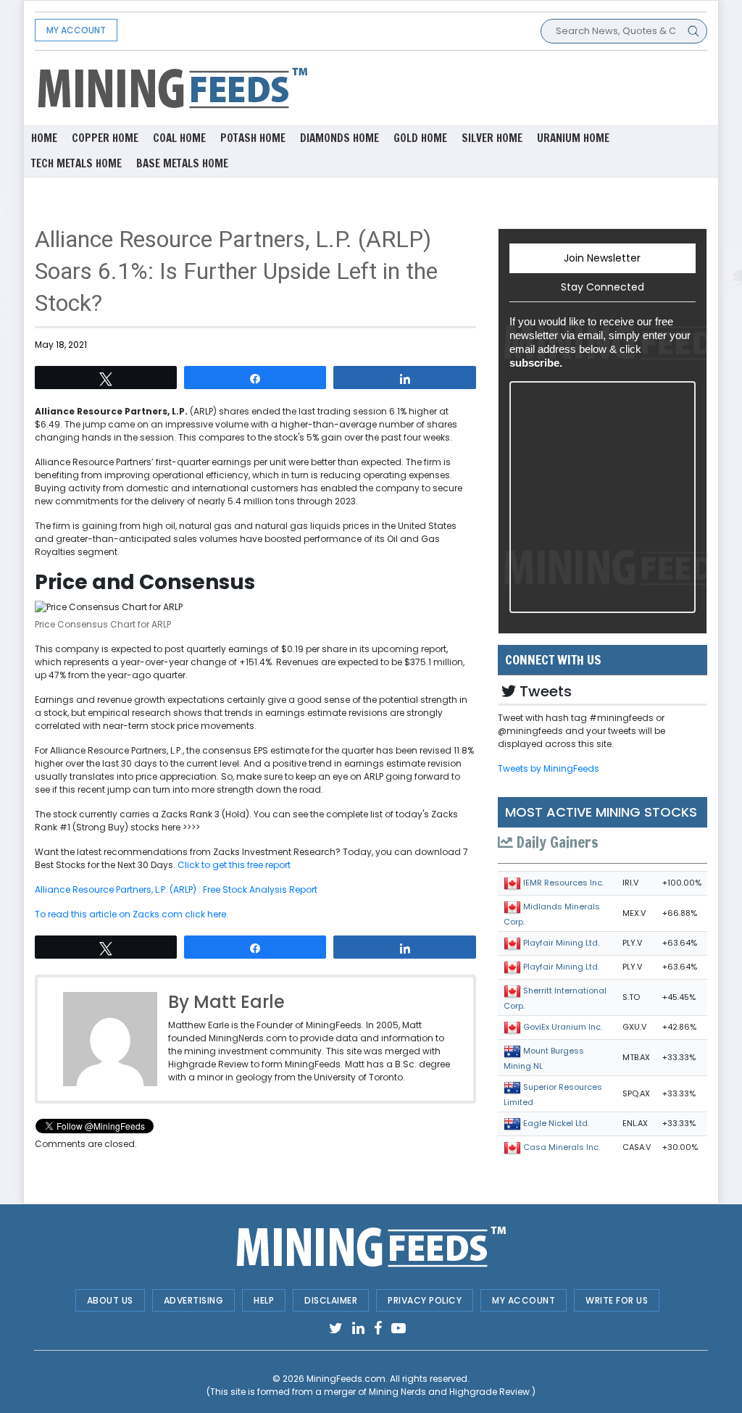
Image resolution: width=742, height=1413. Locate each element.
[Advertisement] (486, 87)
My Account (76, 30)
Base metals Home (182, 163)
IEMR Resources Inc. (563, 882)
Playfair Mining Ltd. (561, 943)
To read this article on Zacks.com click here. (131, 914)
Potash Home (252, 138)
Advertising (194, 1300)
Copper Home (105, 138)
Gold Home (420, 138)
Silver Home (492, 138)
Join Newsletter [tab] (602, 258)
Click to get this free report (234, 865)
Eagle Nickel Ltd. (556, 1123)
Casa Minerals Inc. (561, 1147)
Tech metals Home (76, 163)
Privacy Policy (425, 1300)
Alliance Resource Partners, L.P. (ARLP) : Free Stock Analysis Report (176, 889)
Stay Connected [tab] (602, 287)
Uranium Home (573, 138)
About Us (110, 1300)
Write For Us (616, 1300)
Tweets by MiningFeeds (548, 768)
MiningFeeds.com (346, 1378)
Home (44, 138)
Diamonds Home (339, 138)
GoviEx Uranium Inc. (562, 1027)
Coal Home (179, 138)
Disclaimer (330, 1300)
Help (264, 1300)
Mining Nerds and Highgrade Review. (450, 1391)
